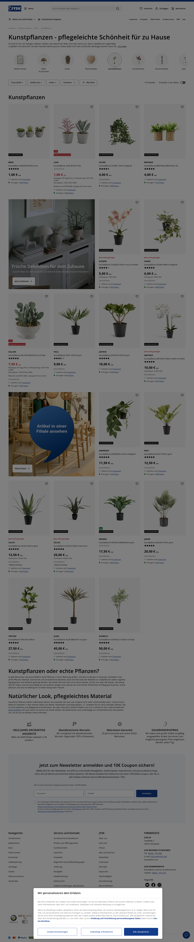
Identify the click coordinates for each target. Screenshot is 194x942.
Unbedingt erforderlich (101, 932)
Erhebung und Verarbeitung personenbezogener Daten (116, 918)
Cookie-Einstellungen (57, 932)
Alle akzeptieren (141, 932)
